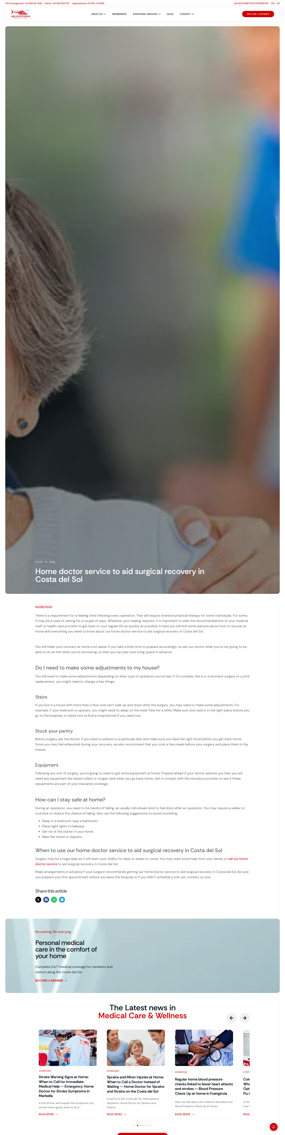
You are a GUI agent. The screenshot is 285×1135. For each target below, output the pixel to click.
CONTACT (185, 14)
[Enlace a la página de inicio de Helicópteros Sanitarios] (21, 14)
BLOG (170, 14)
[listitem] (67, 1073)
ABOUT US (96, 14)
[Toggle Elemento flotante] (274, 1127)
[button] (38, 900)
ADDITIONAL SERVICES (145, 14)
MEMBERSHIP (119, 14)
